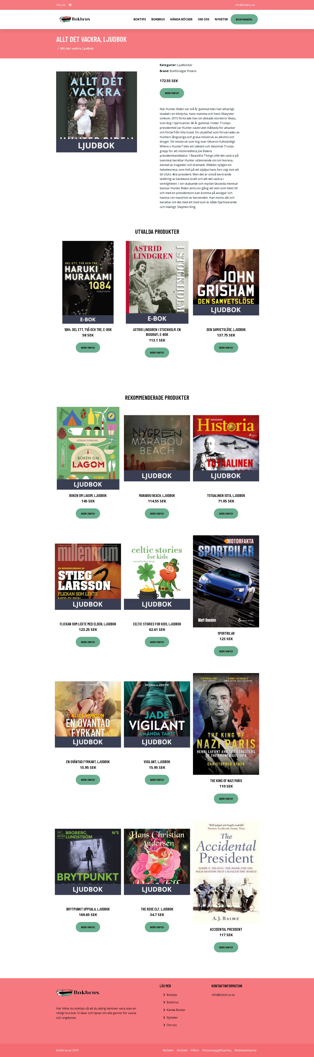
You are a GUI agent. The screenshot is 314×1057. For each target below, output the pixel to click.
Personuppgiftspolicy (217, 1050)
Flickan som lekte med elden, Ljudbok (88, 624)
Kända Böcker (181, 19)
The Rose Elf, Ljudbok (157, 909)
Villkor (195, 1050)
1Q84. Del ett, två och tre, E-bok (88, 329)
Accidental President (226, 929)
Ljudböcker (184, 65)
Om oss (172, 1025)
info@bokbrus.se (245, 5)
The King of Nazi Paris (226, 780)
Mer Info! (172, 93)
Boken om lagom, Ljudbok (88, 495)
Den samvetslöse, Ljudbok (226, 329)
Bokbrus (158, 19)
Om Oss (203, 19)
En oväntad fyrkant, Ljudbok (88, 761)
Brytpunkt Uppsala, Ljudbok (88, 909)
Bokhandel (244, 19)
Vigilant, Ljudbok (157, 761)
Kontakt (182, 1050)
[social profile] (70, 4)
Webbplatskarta (245, 1050)
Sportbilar (226, 633)
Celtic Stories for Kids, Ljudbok (157, 624)
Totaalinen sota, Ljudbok (226, 495)
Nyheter (221, 19)
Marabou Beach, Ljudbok (157, 495)
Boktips (140, 19)
